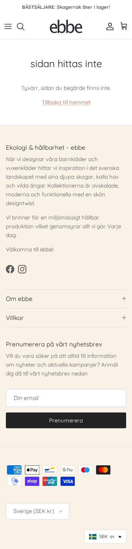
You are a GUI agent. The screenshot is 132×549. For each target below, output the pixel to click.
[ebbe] (66, 26)
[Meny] (8, 26)
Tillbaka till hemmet (66, 102)
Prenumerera (66, 420)
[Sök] (24, 26)
